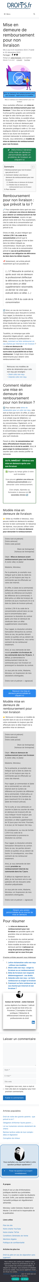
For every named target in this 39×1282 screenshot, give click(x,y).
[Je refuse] (37, 1271)
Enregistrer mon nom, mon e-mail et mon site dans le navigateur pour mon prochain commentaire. (20, 1089)
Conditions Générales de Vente (15, 1236)
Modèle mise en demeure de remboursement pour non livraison (20, 186)
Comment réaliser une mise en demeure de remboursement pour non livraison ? (20, 177)
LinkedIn (19, 60)
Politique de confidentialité (13, 1243)
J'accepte (15, 1279)
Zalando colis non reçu (17, 377)
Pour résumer (11, 189)
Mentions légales (10, 1239)
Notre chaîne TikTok (11, 1232)
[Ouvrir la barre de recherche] (34, 14)
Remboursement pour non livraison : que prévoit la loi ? (18, 171)
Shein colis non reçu (16, 374)
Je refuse (25, 1279)
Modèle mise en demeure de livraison (21, 182)
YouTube (27, 60)
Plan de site (7, 1225)
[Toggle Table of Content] (31, 167)
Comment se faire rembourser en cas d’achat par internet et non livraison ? (22, 985)
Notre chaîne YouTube (12, 1229)
